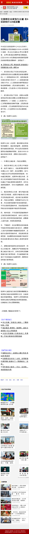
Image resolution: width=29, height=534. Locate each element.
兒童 (7, 379)
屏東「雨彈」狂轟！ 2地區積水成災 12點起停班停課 (7, 419)
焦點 (11, 11)
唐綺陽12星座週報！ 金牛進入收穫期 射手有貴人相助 (5, 474)
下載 (25, 7)
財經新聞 (6, 11)
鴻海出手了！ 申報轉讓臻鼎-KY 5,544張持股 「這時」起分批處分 (24, 431)
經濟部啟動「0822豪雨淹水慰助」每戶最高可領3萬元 (24, 459)
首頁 (1, 11)
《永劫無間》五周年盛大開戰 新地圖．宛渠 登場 (24, 416)
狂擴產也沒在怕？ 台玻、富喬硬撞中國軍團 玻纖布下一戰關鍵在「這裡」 (14, 361)
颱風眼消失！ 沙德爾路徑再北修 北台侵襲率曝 (7, 403)
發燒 (21, 379)
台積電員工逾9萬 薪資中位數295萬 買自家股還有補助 (7, 446)
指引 (14, 379)
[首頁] (14, 2)
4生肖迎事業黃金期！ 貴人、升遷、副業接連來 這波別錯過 (7, 462)
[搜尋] (27, 3)
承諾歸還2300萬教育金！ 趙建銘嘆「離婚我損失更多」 (24, 474)
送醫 (18, 379)
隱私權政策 (23, 530)
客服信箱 (7, 530)
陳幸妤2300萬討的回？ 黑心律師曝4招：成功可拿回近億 (5, 431)
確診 (10, 379)
